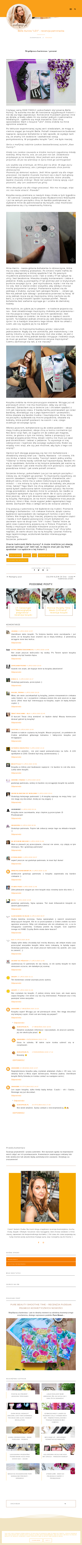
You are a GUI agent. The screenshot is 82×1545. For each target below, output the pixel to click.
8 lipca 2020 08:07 (37, 916)
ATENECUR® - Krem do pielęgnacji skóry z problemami (55, 1476)
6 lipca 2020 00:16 (29, 809)
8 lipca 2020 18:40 (22, 939)
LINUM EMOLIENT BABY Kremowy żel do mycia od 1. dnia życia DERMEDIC (55, 1396)
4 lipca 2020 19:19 (32, 692)
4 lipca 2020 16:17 (26, 679)
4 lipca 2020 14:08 (42, 649)
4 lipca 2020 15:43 (34, 665)
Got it (48, 1540)
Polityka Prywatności (17, 1264)
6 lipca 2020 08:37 (30, 857)
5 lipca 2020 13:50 (26, 729)
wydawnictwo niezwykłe (17, 560)
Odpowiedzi (19, 1023)
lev (34, 555)
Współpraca (13, 1259)
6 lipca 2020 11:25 (39, 870)
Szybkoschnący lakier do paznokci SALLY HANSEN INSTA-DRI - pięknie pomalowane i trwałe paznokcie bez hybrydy (55, 1418)
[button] (60, 5)
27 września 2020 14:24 (29, 1008)
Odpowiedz (16, 643)
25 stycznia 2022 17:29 (41, 1105)
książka (27, 555)
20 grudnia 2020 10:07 (29, 1068)
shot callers (62, 555)
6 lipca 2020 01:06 (36, 841)
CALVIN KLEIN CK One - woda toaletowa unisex (59, 578)
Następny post (15, 577)
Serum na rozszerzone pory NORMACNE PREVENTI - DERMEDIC (20, 1476)
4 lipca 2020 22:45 (38, 713)
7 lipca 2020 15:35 (24, 900)
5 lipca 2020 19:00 (33, 780)
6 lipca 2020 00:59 (28, 825)
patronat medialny (46, 555)
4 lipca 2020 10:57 (25, 631)
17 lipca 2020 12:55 (37, 961)
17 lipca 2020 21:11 (25, 976)
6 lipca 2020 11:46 (30, 886)
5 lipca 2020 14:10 (37, 748)
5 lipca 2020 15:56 (29, 764)
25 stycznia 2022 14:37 (29, 1086)
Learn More (36, 1540)
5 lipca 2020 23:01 (45, 793)
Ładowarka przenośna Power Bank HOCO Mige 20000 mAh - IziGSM (20, 1457)
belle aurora (15, 555)
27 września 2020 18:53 (41, 1027)
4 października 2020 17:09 (36, 1039)
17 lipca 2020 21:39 (25, 990)
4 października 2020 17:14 (42, 1052)
